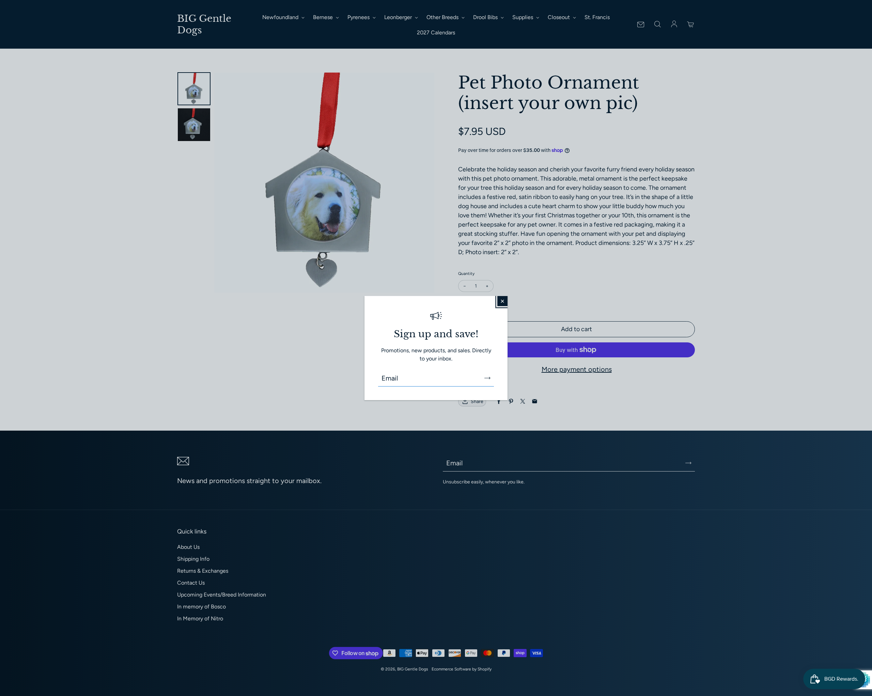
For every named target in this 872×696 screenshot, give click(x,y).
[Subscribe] (487, 378)
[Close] (502, 301)
